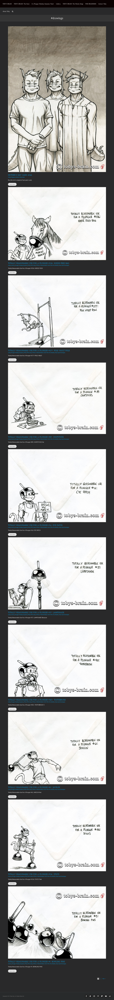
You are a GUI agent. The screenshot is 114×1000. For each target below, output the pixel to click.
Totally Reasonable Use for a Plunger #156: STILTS (33, 874)
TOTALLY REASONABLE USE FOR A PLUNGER (47, 265)
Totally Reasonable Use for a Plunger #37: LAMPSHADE (36, 612)
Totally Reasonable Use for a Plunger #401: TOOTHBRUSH (37, 700)
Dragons (13, 177)
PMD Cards (33, 265)
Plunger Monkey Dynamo (21, 265)
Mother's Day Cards (20, 177)
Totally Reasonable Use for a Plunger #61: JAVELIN (34, 787)
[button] (12, 11)
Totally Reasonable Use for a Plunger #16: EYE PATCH (35, 525)
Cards (9, 177)
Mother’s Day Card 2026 (20, 175)
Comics (13, 265)
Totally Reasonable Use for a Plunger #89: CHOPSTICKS (36, 437)
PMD (29, 265)
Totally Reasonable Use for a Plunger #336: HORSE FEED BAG (38, 263)
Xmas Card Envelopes (64, 265)
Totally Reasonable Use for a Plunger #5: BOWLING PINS (36, 961)
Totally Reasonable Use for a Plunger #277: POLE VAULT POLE (39, 350)
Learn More (12, 184)
